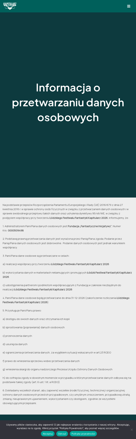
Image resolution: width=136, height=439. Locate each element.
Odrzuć (62, 433)
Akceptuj (48, 433)
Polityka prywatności (83, 433)
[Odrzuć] (131, 429)
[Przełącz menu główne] (128, 6)
